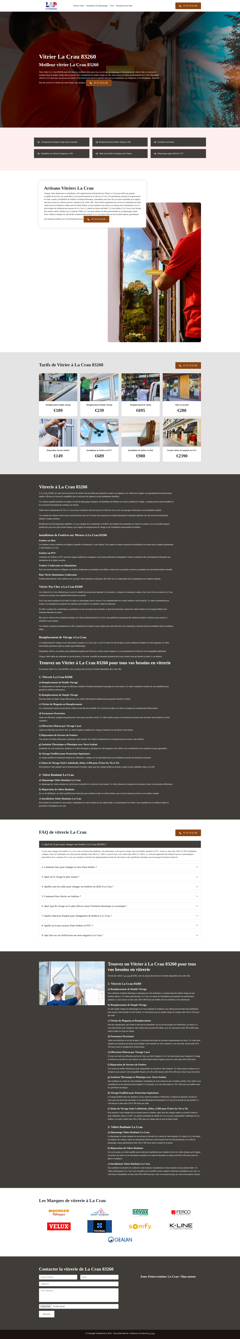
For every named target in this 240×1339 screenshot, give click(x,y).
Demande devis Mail (124, 6)
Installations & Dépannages (97, 6)
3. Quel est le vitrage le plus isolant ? (60, 876)
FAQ (112, 6)
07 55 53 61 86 (192, 5)
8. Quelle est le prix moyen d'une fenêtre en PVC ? (67, 925)
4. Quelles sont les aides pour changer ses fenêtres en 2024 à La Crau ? (77, 886)
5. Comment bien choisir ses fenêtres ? (61, 896)
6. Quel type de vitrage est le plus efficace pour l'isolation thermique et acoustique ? (84, 906)
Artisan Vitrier (78, 6)
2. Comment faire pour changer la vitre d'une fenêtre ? (69, 867)
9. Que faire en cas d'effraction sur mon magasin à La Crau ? (72, 935)
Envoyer (46, 1314)
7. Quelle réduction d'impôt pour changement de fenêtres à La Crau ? (77, 915)
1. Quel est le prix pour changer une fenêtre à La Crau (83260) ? (74, 844)
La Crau (127, 976)
